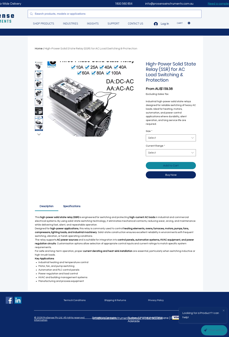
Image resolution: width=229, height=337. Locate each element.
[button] (183, 23)
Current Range (155, 146)
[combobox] (171, 137)
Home (39, 48)
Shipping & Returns (115, 300)
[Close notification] (223, 310)
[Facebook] (9, 300)
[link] (46, 206)
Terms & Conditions (75, 300)
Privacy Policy (156, 300)
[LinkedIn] (17, 300)
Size (149, 131)
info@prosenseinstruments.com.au (169, 3)
